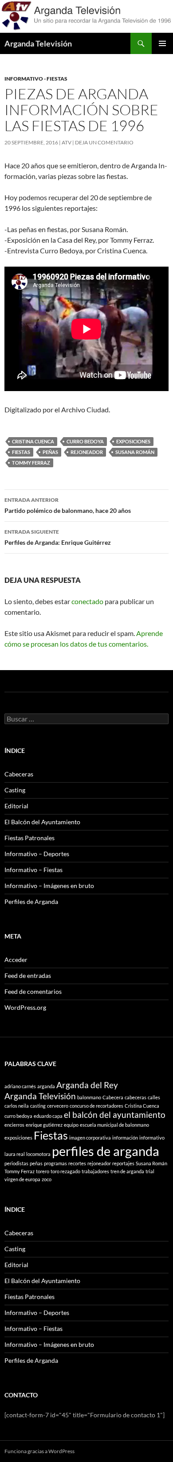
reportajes (123, 1163)
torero (42, 1171)
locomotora (38, 1154)
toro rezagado (65, 1171)
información (125, 1137)
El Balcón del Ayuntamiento (42, 822)
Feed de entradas (27, 975)
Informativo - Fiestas (35, 78)
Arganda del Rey (87, 1085)
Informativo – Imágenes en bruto (49, 885)
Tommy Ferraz (31, 462)
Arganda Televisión (38, 43)
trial (149, 1171)
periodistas (16, 1163)
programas (55, 1163)
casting (38, 1106)
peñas (50, 452)
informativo (152, 1137)
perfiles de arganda (105, 1151)
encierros (14, 1125)
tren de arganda (127, 1171)
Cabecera (112, 1097)
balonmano (89, 1097)
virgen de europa (22, 1179)
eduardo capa (48, 1116)
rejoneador (87, 452)
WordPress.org (25, 1007)
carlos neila (16, 1106)
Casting (14, 790)
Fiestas (21, 452)
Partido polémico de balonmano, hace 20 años (67, 505)
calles (154, 1097)
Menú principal (162, 43)
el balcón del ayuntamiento (114, 1114)
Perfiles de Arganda (31, 901)
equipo (71, 1125)
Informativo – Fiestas (33, 869)
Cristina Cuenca (33, 441)
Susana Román (134, 452)
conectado (87, 601)
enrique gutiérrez (44, 1125)
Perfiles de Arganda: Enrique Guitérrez (57, 537)
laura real (14, 1154)
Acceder (16, 959)
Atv (66, 142)
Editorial (16, 806)
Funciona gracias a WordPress (39, 1451)
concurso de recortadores (96, 1106)
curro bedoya (85, 441)
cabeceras (135, 1097)
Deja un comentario (104, 142)
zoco (46, 1179)
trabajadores (95, 1171)
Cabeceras (18, 774)
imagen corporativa (90, 1137)
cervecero (57, 1106)
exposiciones (133, 441)
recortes (77, 1163)
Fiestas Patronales (29, 838)
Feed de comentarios (33, 991)
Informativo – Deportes (36, 853)
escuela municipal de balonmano (114, 1125)
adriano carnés (20, 1086)
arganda (46, 1086)
